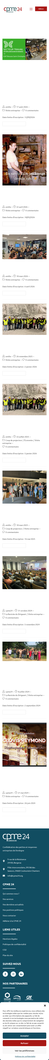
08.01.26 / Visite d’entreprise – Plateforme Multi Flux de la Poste (23, 425)
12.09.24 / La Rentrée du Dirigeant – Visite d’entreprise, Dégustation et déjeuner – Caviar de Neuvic (23, 676)
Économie (28, 440)
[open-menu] (30, 9)
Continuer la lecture (15, 123)
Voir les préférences (24, 1050)
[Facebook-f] (5, 974)
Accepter (24, 1035)
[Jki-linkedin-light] (21, 974)
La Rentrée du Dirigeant (16, 614)
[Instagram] (13, 974)
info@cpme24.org (15, 875)
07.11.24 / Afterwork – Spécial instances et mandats (20, 599)
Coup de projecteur (14, 440)
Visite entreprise (13, 110)
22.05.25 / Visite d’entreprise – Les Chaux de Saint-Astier (22, 514)
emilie (8, 107)
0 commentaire (32, 110)
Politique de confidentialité (25, 1056)
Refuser (24, 1043)
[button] (45, 1005)
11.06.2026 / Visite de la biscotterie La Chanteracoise (22, 196)
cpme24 (9, 610)
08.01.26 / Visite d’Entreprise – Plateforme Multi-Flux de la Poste (23, 345)
